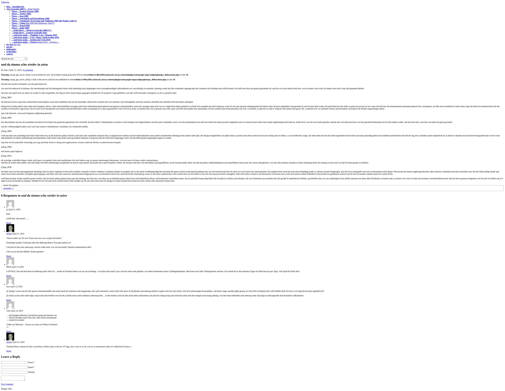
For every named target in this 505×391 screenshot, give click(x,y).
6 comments (28, 70)
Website (31, 372)
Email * (31, 367)
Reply (8, 223)
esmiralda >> (8, 188)
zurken (9, 234)
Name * (31, 362)
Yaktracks (5, 2)
